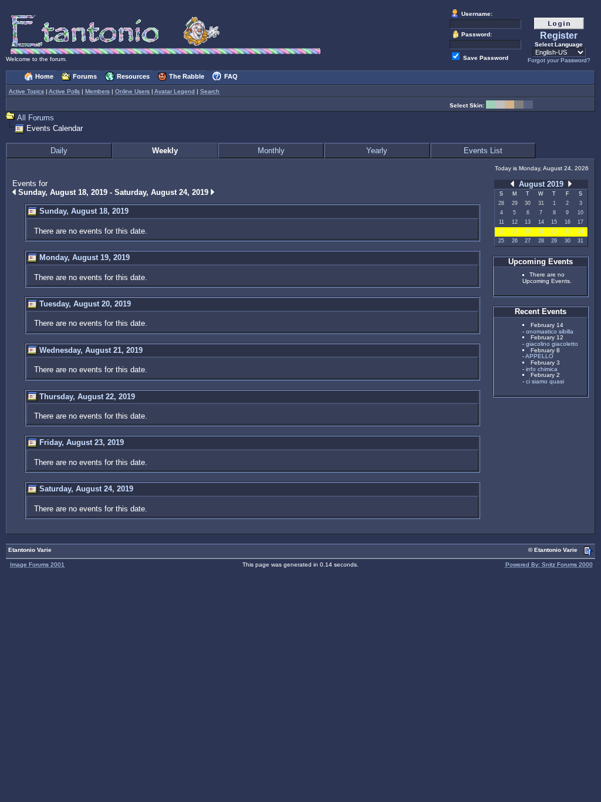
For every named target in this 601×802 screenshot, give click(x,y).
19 (515, 231)
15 (554, 222)
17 (580, 222)
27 (528, 241)
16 (567, 222)
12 (515, 222)
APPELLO (539, 356)
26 (515, 241)
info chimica (542, 369)
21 (541, 231)
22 (554, 231)
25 (501, 241)
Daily (58, 150)
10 (580, 212)
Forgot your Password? (559, 60)
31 (580, 241)
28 (541, 241)
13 (528, 222)
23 (567, 231)
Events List (483, 150)
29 (554, 241)
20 (528, 231)
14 (541, 222)
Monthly (271, 150)
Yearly (376, 150)
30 (567, 241)
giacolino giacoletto (552, 344)
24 (580, 231)
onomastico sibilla (549, 331)
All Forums (35, 117)
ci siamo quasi (545, 381)
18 (501, 231)
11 (501, 222)
